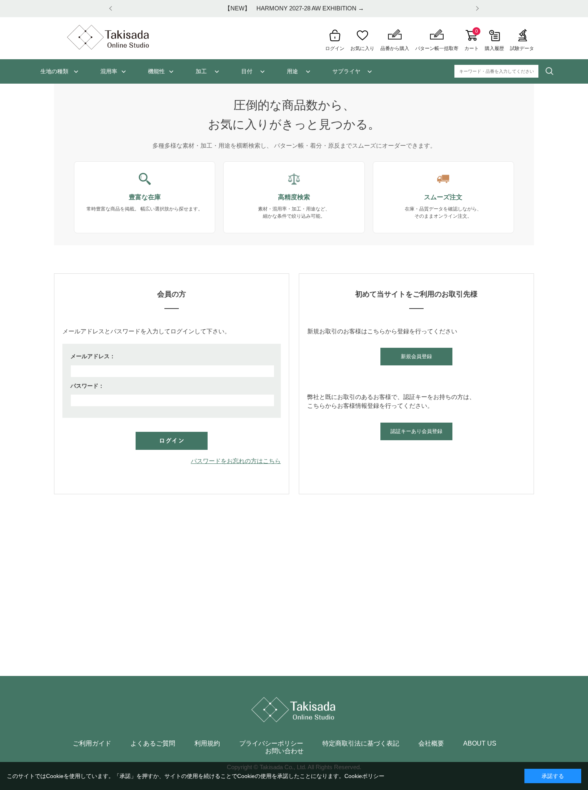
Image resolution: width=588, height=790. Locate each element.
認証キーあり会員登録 (416, 431)
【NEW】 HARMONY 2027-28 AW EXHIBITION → (294, 8)
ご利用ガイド (92, 743)
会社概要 (431, 743)
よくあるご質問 (152, 743)
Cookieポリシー (364, 776)
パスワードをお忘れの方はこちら (236, 460)
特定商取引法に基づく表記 (360, 743)
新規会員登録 (416, 356)
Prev (112, 8)
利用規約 (207, 743)
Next (476, 8)
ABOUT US (479, 743)
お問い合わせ (284, 751)
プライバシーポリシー (271, 743)
